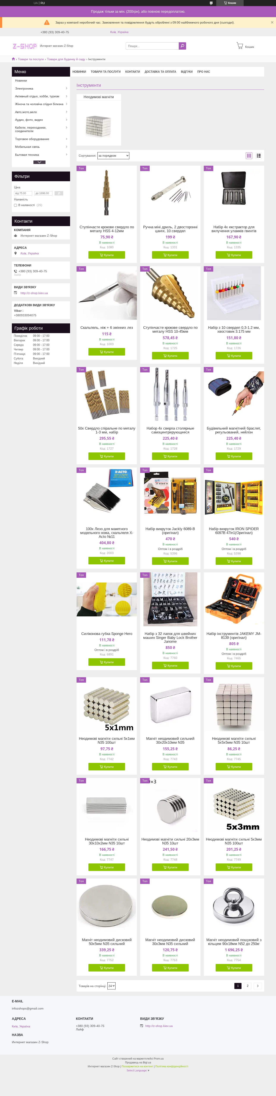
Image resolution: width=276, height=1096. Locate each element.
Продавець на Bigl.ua (138, 1062)
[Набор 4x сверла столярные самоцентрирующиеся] (170, 394)
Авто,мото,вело (26, 112)
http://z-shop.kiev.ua (34, 293)
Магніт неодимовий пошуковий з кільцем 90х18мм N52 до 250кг (234, 942)
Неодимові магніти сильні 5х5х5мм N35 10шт (234, 741)
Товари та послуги (31, 59)
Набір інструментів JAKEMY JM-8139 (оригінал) (234, 636)
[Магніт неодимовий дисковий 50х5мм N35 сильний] (107, 905)
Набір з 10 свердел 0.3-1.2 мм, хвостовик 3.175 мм (234, 330)
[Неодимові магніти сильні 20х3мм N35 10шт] (170, 805)
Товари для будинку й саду (66, 59)
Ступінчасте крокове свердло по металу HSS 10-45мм (170, 330)
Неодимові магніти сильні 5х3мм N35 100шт (234, 841)
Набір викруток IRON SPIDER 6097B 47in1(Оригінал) (234, 531)
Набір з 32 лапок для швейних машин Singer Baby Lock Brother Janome (170, 638)
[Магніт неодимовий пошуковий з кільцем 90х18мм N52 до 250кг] (234, 905)
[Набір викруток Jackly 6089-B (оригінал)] (170, 494)
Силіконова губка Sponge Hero (106, 634)
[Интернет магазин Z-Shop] (24, 45)
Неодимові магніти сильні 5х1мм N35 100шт (107, 741)
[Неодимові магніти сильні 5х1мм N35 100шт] (107, 704)
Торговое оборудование (32, 139)
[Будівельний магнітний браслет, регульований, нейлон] (234, 394)
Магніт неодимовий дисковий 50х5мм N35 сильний (107, 942)
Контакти (132, 71)
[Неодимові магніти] (98, 124)
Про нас (203, 71)
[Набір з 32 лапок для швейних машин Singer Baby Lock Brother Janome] (170, 599)
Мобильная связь (27, 146)
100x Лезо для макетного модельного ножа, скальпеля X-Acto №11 (106, 533)
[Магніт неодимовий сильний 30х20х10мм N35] (170, 704)
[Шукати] (182, 46)
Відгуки (187, 71)
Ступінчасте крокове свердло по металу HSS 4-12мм (107, 229)
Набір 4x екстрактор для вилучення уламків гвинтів (234, 229)
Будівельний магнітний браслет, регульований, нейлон (234, 430)
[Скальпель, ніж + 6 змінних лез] (107, 293)
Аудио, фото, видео (29, 119)
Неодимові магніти (99, 97)
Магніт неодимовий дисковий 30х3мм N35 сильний (170, 942)
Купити (109, 255)
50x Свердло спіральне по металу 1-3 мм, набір (106, 430)
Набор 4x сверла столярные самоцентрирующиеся (170, 430)
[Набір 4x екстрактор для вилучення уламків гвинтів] (234, 193)
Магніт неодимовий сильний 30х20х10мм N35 (170, 741)
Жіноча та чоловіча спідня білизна (39, 104)
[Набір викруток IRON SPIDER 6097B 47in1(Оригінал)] (234, 494)
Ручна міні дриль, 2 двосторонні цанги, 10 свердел (170, 229)
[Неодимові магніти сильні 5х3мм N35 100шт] (234, 805)
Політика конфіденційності (171, 1066)
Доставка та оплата (160, 71)
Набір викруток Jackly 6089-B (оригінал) (170, 531)
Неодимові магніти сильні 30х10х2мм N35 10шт (107, 841)
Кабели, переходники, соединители (30, 129)
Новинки (79, 71)
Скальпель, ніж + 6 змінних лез (106, 328)
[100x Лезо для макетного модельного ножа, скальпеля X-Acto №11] (107, 494)
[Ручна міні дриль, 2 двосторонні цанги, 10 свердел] (170, 193)
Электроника (24, 88)
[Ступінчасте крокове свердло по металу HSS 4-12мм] (107, 193)
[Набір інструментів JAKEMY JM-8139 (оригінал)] (234, 599)
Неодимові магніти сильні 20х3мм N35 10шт (170, 841)
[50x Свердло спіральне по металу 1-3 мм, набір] (107, 394)
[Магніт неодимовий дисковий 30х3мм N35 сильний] (170, 905)
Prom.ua (159, 1058)
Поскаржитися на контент (137, 1066)
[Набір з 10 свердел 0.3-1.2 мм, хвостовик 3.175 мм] (234, 293)
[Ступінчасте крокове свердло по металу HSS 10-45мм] (170, 293)
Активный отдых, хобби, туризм (37, 96)
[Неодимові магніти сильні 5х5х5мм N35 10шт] (234, 704)
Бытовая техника (27, 154)
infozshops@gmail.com (28, 1008)
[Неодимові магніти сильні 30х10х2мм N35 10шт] (107, 805)
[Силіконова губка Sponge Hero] (107, 599)
